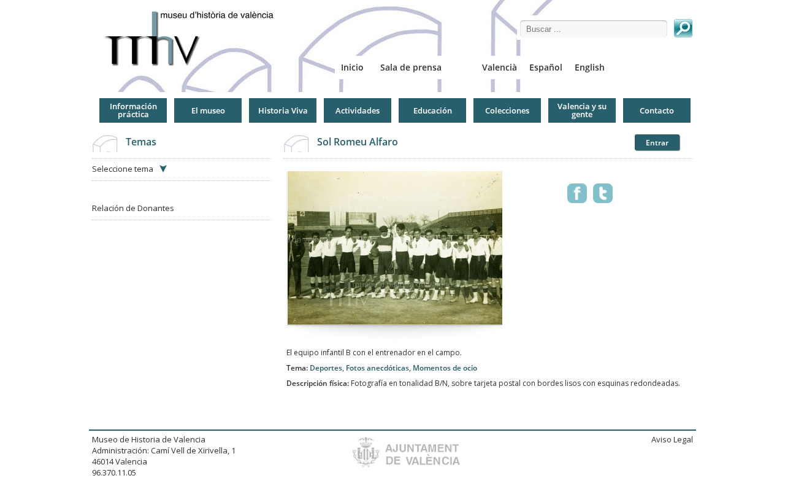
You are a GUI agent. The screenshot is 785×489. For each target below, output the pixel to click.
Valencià (499, 67)
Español (545, 67)
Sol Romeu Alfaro (357, 141)
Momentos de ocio (445, 368)
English (590, 67)
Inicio (352, 67)
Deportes (326, 368)
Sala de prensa (411, 67)
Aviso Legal (672, 439)
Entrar (657, 142)
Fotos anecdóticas (377, 368)
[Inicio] (193, 38)
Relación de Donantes (133, 208)
